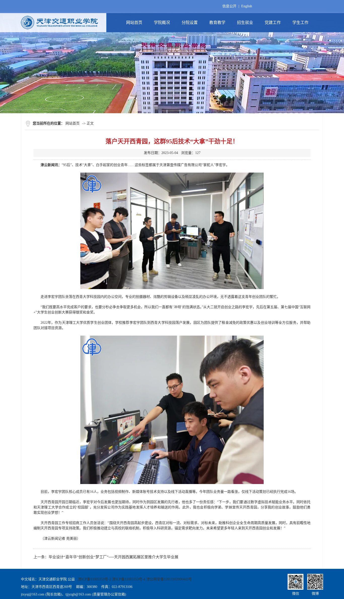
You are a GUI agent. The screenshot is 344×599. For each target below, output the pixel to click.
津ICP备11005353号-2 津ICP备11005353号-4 (111, 579)
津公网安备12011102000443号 (169, 579)
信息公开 (229, 6)
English (246, 6)
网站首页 (72, 123)
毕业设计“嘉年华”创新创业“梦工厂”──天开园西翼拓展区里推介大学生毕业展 (113, 557)
